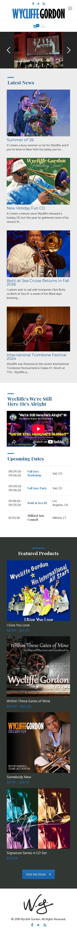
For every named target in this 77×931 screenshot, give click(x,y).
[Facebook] (33, 4)
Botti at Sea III (37, 503)
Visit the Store (36, 874)
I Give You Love (18, 625)
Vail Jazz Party (37, 488)
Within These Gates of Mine (28, 701)
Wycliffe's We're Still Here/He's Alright (29, 401)
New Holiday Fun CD (26, 208)
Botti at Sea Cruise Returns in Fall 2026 (38, 282)
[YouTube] (38, 4)
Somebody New (19, 777)
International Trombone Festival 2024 (36, 357)
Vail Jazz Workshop (34, 473)
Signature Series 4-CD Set (27, 853)
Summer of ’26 (20, 140)
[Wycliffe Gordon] (38, 14)
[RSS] (44, 4)
